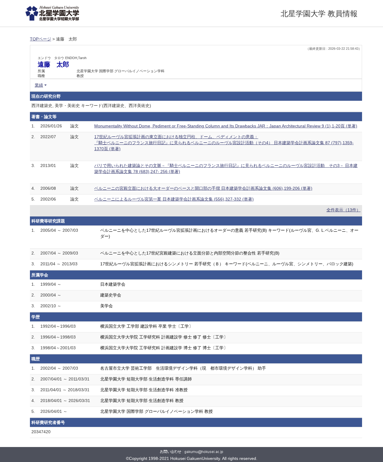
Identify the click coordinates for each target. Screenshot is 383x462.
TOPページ (40, 39)
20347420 (41, 431)
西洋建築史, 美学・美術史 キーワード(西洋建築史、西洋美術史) (91, 105)
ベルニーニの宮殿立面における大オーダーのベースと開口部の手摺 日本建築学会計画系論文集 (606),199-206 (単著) (203, 188)
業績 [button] (39, 85)
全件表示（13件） (343, 209)
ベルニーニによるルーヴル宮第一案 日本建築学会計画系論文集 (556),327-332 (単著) (174, 199)
